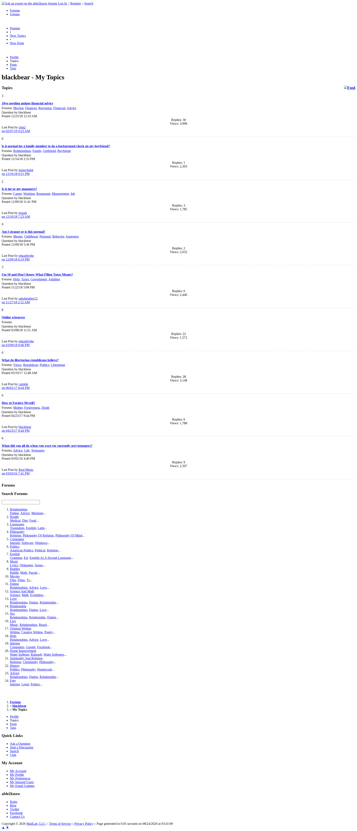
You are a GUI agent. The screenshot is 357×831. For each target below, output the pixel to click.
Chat (13, 755)
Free (13, 680)
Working (29, 193)
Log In (62, 3)
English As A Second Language (50, 558)
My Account (18, 771)
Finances (31, 108)
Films (21, 580)
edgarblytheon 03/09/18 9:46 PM (18, 343)
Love (43, 587)
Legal (25, 684)
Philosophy (17, 531)
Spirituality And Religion (26, 658)
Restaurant (43, 193)
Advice (71, 108)
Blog (13, 805)
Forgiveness (32, 407)
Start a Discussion (21, 747)
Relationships (22, 151)
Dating (14, 513)
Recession (45, 108)
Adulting (54, 279)
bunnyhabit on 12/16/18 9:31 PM (17, 172)
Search (88, 3)
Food (32, 520)
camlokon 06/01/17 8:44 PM (16, 386)
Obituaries (26, 565)
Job (72, 193)
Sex (12, 613)
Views (17, 365)
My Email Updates (22, 786)
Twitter (14, 809)
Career (17, 193)
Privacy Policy (83, 823)
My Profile (17, 774)
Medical (15, 520)
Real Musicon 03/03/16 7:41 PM (17, 471)
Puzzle (33, 572)
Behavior (58, 236)
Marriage (37, 513)
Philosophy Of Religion (38, 535)
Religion (15, 535)
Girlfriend (49, 151)
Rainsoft (36, 654)
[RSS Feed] (349, 88)
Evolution (36, 595)
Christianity (30, 662)
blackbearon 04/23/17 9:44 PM (16, 428)
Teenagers (37, 450)
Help (16, 279)
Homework (44, 669)
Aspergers (72, 236)
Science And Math (22, 591)
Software (27, 543)
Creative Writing (32, 632)
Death (45, 407)
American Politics (21, 550)
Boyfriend (64, 151)
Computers (17, 539)
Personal (45, 236)
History (15, 665)
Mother (18, 407)
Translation (17, 528)
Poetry (48, 632)
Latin (41, 528)
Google (31, 647)
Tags (13, 68)
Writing (15, 632)
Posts (13, 64)
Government (39, 279)
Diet (25, 520)
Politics (44, 365)
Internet (15, 543)
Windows (41, 543)
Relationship (48, 602)
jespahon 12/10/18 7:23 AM (16, 214)
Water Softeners (53, 654)
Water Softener (19, 654)
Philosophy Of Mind (68, 535)
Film (13, 580)
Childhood (31, 236)
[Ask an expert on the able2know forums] (29, 3)
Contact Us (17, 816)
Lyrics (14, 565)
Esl (26, 558)
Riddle (14, 572)
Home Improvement (23, 651)
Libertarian (58, 365)
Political (40, 550)
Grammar (16, 558)
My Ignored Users (22, 782)
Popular (15, 28)
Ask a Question (20, 743)
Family (36, 151)
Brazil (43, 625)
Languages (17, 524)
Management (60, 193)
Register (75, 3)
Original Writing (20, 628)
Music (14, 561)
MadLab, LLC (36, 823)
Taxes (25, 279)
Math (23, 572)
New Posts (17, 43)
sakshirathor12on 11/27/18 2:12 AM (20, 300)
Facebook (43, 647)
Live (13, 621)
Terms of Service (60, 823)
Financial (59, 108)
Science (15, 595)
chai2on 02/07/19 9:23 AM (16, 129)
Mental (17, 236)
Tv (28, 580)
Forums (15, 10)
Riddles (15, 569)
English (31, 528)
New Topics (18, 35)
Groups (15, 14)
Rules (13, 801)
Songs (39, 565)
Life (27, 450)
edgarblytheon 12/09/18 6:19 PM (18, 257)
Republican (30, 365)
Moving (18, 108)
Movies (15, 576)
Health (14, 517)
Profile (14, 57)
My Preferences (20, 778)
